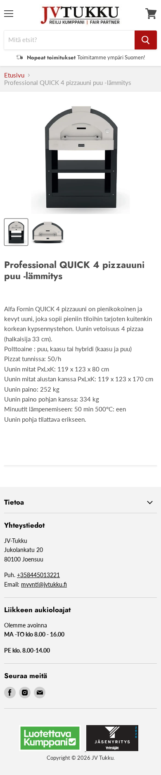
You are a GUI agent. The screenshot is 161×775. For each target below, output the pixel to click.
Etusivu (14, 75)
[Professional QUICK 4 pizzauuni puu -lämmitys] (16, 232)
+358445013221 (38, 574)
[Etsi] (146, 40)
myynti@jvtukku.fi (44, 584)
